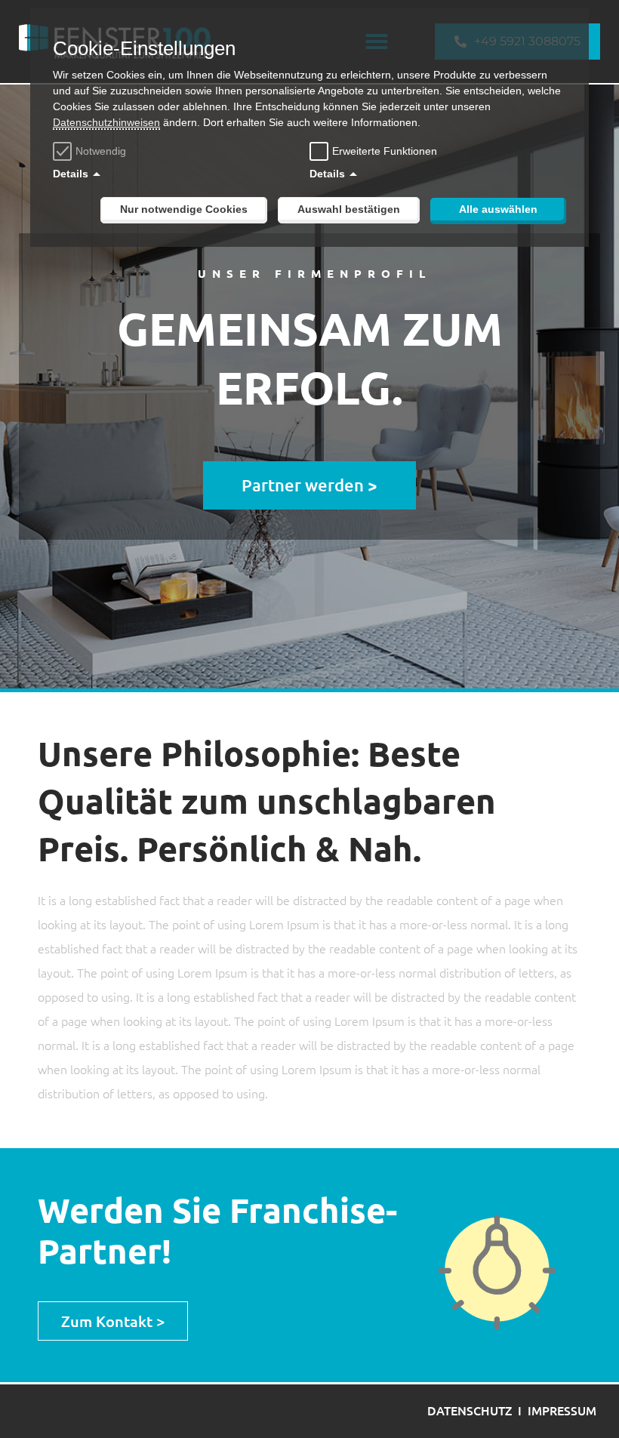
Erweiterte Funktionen (384, 151)
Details (70, 174)
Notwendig (100, 151)
